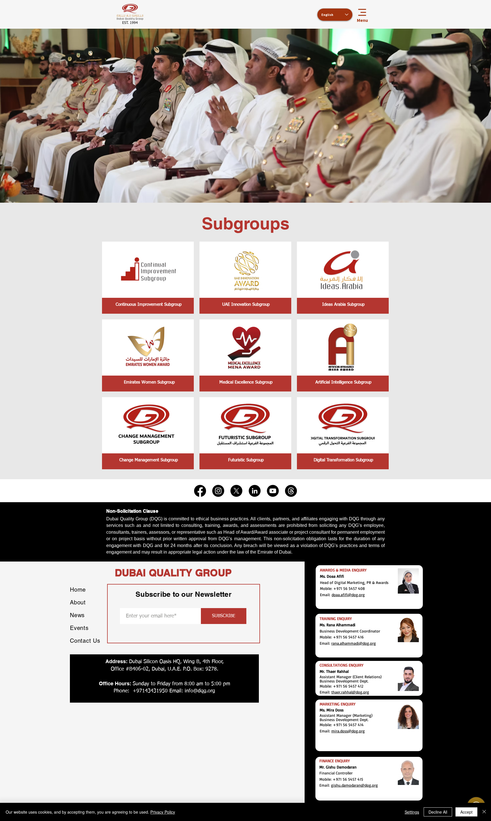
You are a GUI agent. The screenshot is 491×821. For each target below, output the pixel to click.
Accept (466, 812)
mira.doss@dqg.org (348, 730)
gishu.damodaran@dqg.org (354, 785)
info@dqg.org (200, 691)
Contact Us (85, 640)
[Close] (484, 811)
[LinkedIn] (255, 491)
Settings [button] (412, 812)
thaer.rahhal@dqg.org (350, 692)
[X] (236, 491)
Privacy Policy (162, 812)
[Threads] (291, 491)
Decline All (437, 812)
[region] (148, 278)
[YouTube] (273, 491)
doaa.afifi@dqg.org (348, 594)
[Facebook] (200, 491)
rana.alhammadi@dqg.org (353, 643)
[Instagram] (218, 491)
